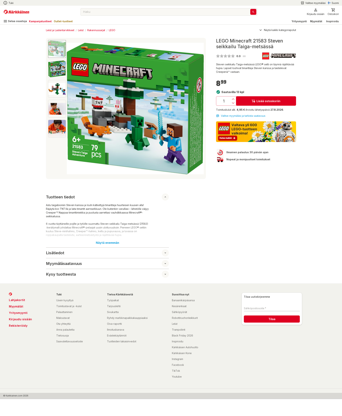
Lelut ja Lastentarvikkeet (60, 30)
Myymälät (316, 21)
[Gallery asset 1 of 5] (135, 108)
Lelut (81, 30)
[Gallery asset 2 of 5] (57, 69)
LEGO (112, 30)
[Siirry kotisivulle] (16, 12)
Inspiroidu (332, 21)
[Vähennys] (233, 103)
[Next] (199, 108)
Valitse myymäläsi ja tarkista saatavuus (243, 115)
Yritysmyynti (299, 21)
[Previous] (71, 108)
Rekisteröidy (18, 325)
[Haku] (253, 12)
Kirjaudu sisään (20, 319)
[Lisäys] (233, 99)
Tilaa (271, 319)
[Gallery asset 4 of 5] (57, 109)
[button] (313, 3)
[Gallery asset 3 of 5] (57, 89)
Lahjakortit (17, 300)
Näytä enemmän (107, 242)
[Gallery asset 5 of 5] (57, 129)
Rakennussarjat (96, 30)
